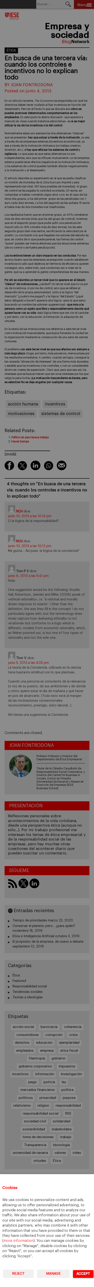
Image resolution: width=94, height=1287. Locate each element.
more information (18, 1241)
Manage (53, 1273)
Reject (18, 1273)
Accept (83, 1273)
